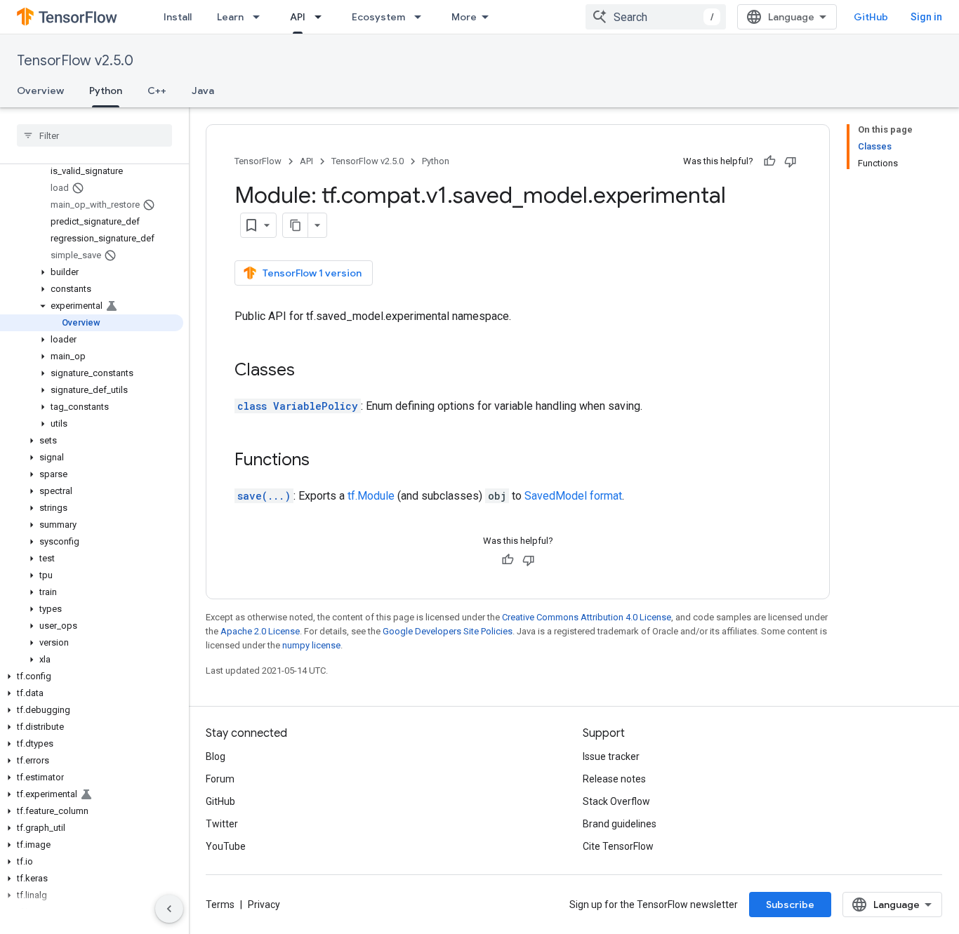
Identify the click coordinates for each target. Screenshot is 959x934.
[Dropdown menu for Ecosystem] (422, 17)
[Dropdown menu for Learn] (260, 17)
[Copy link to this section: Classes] (309, 371)
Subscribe (790, 904)
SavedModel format (573, 495)
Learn (230, 17)
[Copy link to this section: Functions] (324, 461)
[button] (91, 272)
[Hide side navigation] (169, 909)
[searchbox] (94, 135)
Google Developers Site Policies (447, 631)
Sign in (926, 16)
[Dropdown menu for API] (322, 17)
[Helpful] (769, 161)
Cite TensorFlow (618, 846)
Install (178, 17)
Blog (215, 756)
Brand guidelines (619, 823)
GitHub (871, 17)
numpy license (311, 645)
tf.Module (371, 495)
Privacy (264, 904)
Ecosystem (378, 17)
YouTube (226, 846)
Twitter (222, 823)
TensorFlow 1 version (312, 273)
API (297, 17)
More (464, 17)
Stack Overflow (616, 801)
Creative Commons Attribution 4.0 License (586, 617)
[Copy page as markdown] (295, 225)
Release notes (614, 779)
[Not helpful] (790, 161)
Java (203, 90)
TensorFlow (258, 161)
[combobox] (656, 16)
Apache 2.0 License (260, 631)
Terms (220, 904)
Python (105, 90)
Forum (220, 779)
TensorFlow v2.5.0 (75, 60)
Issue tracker (611, 756)
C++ (156, 90)
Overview (40, 90)
